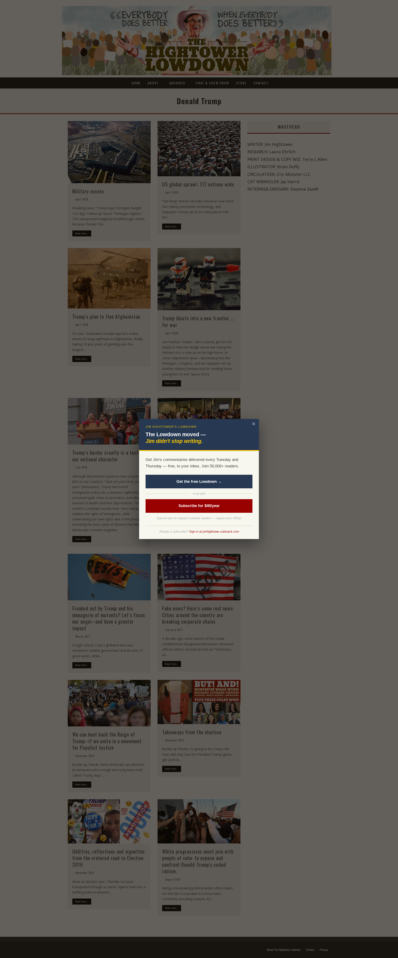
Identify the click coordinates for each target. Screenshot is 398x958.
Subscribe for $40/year (199, 506)
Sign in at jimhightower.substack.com (214, 531)
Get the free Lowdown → (199, 481)
